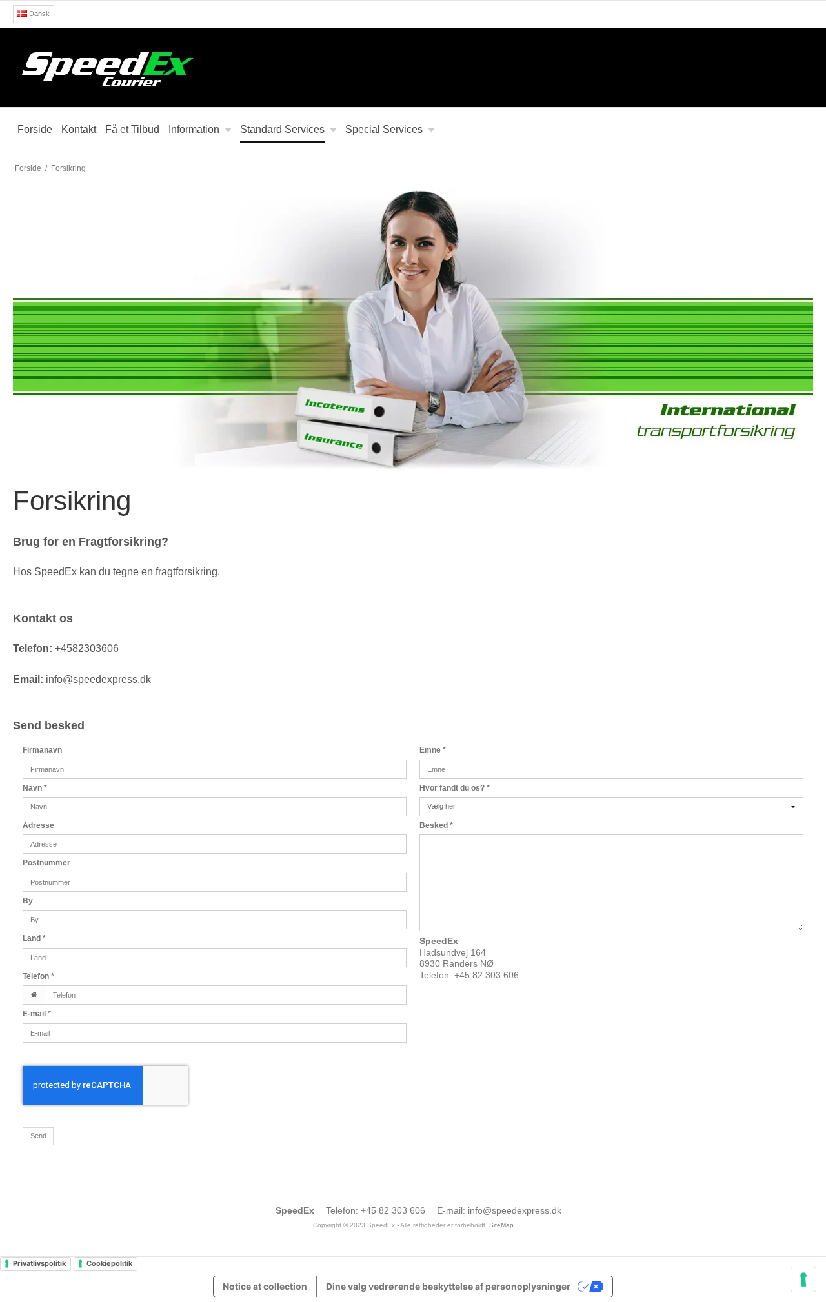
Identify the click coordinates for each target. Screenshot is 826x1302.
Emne (432, 750)
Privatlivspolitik (39, 1263)
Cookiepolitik (109, 1263)
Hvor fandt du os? (454, 788)
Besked (436, 825)
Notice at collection (265, 1286)
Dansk (38, 13)
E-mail (37, 1013)
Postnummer (46, 862)
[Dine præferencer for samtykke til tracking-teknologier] (803, 1279)
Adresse (38, 825)
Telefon (38, 976)
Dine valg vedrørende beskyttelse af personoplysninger (448, 1286)
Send (38, 1135)
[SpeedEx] (413, 68)
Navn (35, 788)
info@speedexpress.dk (514, 1210)
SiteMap (501, 1224)
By (28, 900)
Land (34, 938)
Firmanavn (42, 750)
